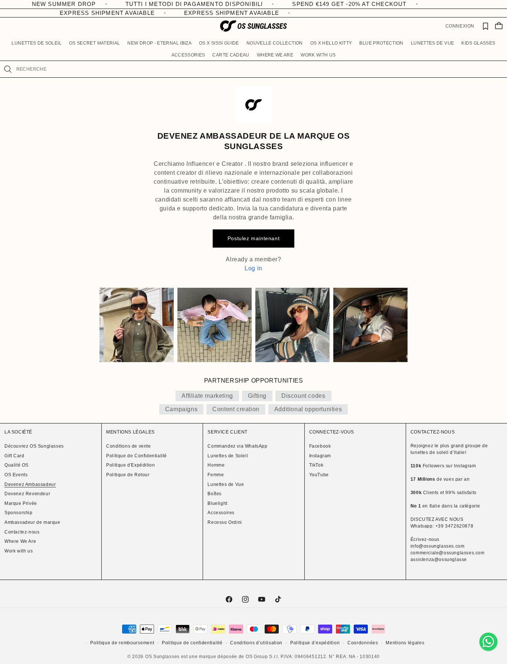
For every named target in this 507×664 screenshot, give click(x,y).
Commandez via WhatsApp (237, 446)
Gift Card (14, 455)
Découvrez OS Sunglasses (34, 446)
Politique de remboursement (122, 642)
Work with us (18, 551)
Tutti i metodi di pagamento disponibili (166, 4)
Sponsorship (18, 512)
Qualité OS (16, 465)
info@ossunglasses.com (437, 546)
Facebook (320, 446)
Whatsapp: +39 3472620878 (441, 526)
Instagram (320, 455)
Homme (216, 465)
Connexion (459, 26)
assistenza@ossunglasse (438, 559)
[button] (36, 43)
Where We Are (20, 541)
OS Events (15, 474)
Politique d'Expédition (130, 465)
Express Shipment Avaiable (100, 13)
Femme (215, 474)
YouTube (319, 474)
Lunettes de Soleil (227, 455)
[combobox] (258, 69)
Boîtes (214, 493)
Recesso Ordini (224, 522)
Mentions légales (405, 642)
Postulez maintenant (253, 238)
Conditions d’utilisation (256, 642)
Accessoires (221, 512)
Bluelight (217, 503)
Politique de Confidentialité (136, 455)
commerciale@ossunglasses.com (447, 552)
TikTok (316, 465)
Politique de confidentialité (192, 642)
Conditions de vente (128, 446)
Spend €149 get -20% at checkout (321, 4)
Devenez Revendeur (27, 493)
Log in (253, 268)
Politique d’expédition (315, 642)
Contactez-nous (21, 532)
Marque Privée (20, 503)
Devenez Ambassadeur (30, 484)
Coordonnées (362, 642)
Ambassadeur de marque (32, 522)
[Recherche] (8, 69)
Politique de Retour (127, 474)
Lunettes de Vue (225, 484)
